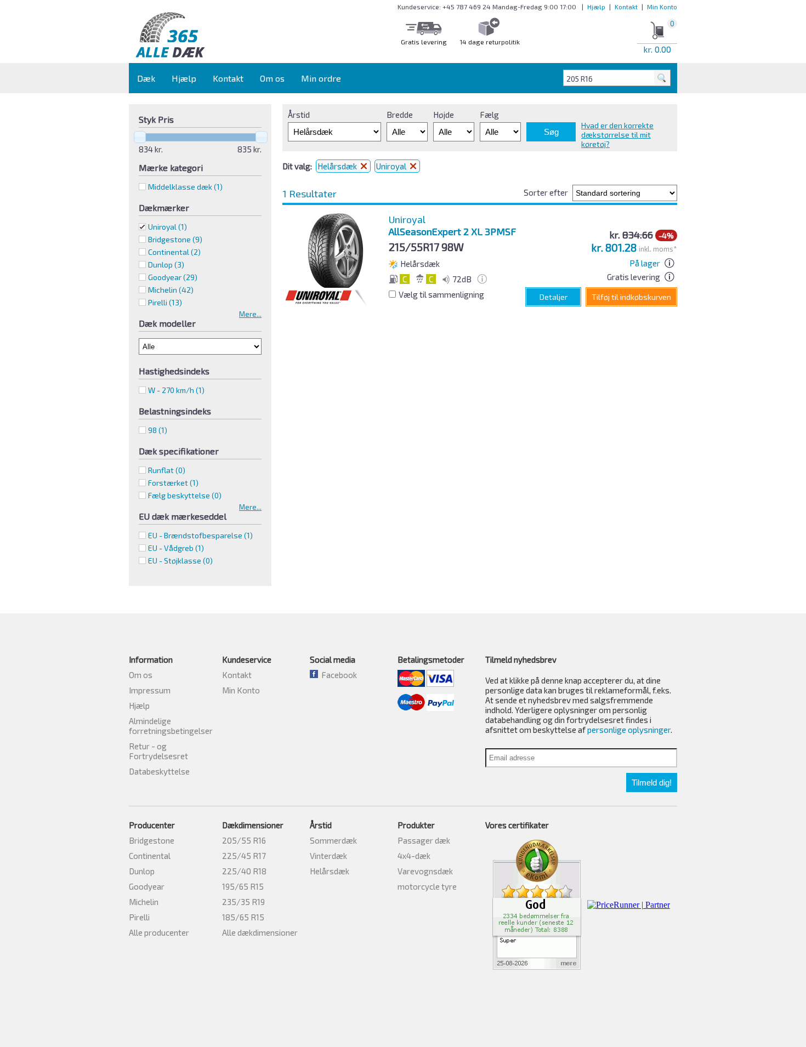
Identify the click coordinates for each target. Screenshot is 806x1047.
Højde (443, 115)
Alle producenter (159, 932)
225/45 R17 (244, 856)
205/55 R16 (244, 840)
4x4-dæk (414, 856)
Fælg (489, 115)
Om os (272, 78)
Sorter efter (546, 192)
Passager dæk (424, 840)
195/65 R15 (243, 886)
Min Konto (662, 6)
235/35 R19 (243, 902)
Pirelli (139, 917)
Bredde (400, 115)
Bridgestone (151, 840)
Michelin (143, 902)
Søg (551, 131)
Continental (150, 856)
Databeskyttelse (159, 771)
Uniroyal (167, 226)
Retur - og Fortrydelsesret (158, 751)
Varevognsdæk (425, 871)
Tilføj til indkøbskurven (631, 296)
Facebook (337, 675)
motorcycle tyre (427, 886)
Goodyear (146, 886)
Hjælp (596, 6)
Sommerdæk (333, 840)
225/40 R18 (244, 871)
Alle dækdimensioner (260, 932)
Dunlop (142, 871)
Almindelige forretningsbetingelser (171, 726)
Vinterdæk (328, 856)
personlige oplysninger (629, 730)
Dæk (146, 78)
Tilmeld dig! (652, 782)
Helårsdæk (338, 166)
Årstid (299, 115)
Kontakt (626, 6)
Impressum (150, 690)
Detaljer (553, 296)
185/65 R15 (243, 917)
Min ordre (321, 78)
